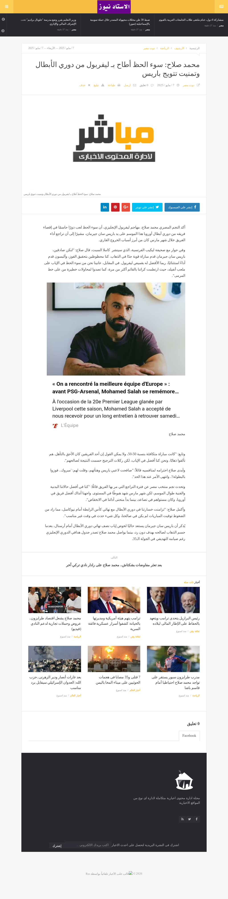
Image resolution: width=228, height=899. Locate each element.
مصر (74, 29)
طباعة (111, 85)
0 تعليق (144, 85)
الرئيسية (194, 48)
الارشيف (179, 48)
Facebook (189, 735)
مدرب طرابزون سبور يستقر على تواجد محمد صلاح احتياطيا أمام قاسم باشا (176, 682)
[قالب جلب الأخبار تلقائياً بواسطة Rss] (109, 873)
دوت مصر (149, 48)
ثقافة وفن (195, 631)
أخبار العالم (135, 690)
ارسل (127, 85)
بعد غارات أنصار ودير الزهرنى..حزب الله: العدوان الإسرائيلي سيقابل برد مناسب (55, 682)
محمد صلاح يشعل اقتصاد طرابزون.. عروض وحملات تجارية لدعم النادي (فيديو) (55, 623)
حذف (82, 85)
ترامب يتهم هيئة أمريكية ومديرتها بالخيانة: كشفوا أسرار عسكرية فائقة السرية (114, 623)
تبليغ (96, 85)
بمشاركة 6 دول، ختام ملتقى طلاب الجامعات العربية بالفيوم (191, 19)
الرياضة (164, 48)
